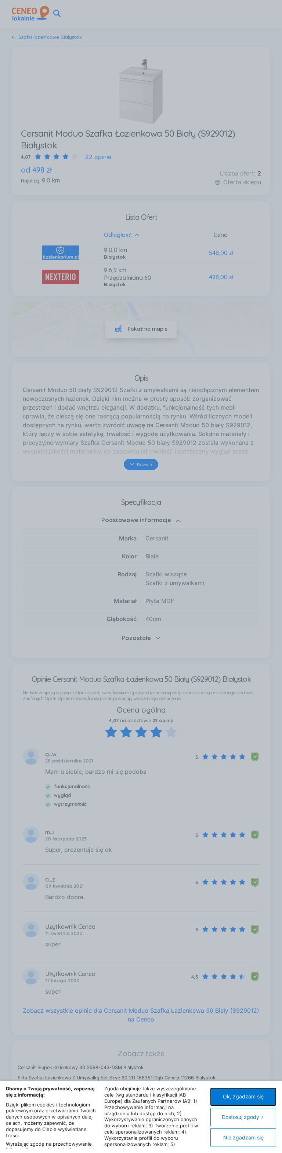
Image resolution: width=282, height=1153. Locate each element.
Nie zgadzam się (243, 1137)
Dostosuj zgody (240, 1117)
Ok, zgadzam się (243, 1096)
